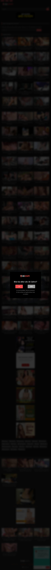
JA (19, 286)
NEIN (31, 286)
